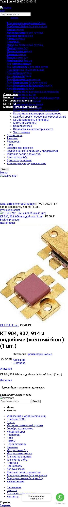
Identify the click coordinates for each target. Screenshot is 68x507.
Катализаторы (15, 29)
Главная (5, 203)
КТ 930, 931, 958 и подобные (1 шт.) (22, 216)
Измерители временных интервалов (36, 91)
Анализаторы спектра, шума (30, 66)
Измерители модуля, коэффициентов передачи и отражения (36, 99)
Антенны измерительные (28, 69)
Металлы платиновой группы (25, 45)
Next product (7, 222)
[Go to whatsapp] (60, 497)
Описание (19, 359)
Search (36, 401)
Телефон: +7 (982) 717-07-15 (18, 1)
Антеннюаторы (22, 73)
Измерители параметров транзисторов (37, 113)
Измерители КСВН (24, 94)
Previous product (10, 210)
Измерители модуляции (28, 104)
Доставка (19, 363)
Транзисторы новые (22, 203)
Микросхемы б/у (17, 48)
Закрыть (5, 505)
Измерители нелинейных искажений (36, 110)
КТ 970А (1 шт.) (9, 325)
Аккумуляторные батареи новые (27, 26)
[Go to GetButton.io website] (60, 504)
